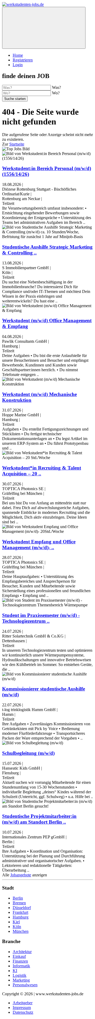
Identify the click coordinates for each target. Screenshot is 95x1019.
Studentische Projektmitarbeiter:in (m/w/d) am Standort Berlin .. (39, 819)
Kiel (16, 922)
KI (15, 970)
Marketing (21, 980)
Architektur (22, 951)
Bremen (19, 903)
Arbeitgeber (22, 1003)
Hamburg (20, 917)
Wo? (56, 93)
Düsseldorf (22, 907)
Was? (56, 87)
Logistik (19, 975)
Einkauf (19, 956)
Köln (17, 926)
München (20, 931)
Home (18, 55)
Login (18, 64)
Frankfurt (20, 912)
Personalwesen (25, 985)
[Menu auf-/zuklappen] (44, 28)
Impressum (22, 1007)
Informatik (21, 966)
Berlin (18, 898)
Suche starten (15, 99)
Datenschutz (23, 1012)
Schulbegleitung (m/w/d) (28, 753)
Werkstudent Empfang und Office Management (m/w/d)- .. (38, 544)
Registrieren (23, 60)
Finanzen (20, 961)
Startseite (16, 144)
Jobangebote (20, 875)
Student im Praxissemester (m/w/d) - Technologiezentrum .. (41, 618)
